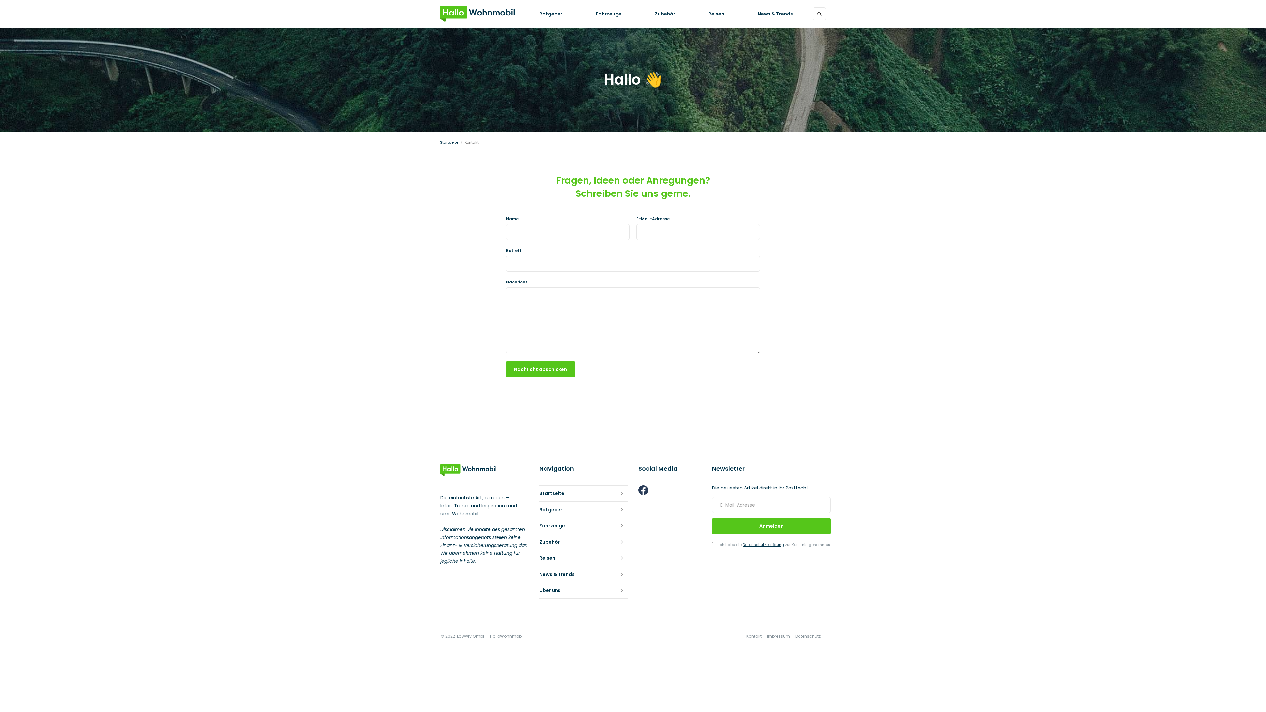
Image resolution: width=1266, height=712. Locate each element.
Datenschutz (808, 636)
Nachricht (516, 282)
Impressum (778, 636)
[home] (477, 14)
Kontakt (754, 636)
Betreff (514, 250)
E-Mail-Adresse (653, 219)
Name (512, 219)
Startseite (449, 142)
